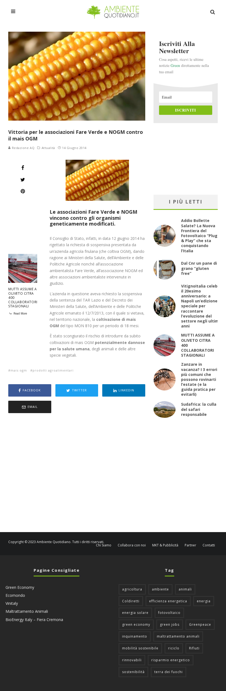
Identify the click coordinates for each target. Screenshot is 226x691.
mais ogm (18, 370)
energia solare (135, 612)
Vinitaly (12, 603)
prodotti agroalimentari (53, 370)
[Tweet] (22, 179)
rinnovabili (132, 660)
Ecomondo (15, 595)
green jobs (169, 624)
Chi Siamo (103, 545)
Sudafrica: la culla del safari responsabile (198, 409)
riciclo (173, 648)
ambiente (160, 589)
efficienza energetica (168, 601)
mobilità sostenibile (140, 648)
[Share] (22, 167)
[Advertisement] (76, 473)
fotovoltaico (169, 612)
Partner (190, 545)
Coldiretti (130, 601)
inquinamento (134, 636)
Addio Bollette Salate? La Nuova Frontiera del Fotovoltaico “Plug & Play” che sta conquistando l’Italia (199, 235)
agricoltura (132, 589)
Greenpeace (200, 624)
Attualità (48, 148)
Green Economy (20, 587)
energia (204, 601)
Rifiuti (194, 648)
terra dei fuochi (168, 672)
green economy (136, 624)
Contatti (209, 545)
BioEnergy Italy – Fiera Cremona (34, 619)
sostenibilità (133, 672)
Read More (20, 313)
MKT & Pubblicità (165, 545)
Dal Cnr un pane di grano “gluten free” (199, 268)
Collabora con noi (132, 545)
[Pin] (22, 191)
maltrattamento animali (178, 636)
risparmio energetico (170, 660)
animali (185, 589)
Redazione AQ (22, 148)
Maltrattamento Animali (27, 611)
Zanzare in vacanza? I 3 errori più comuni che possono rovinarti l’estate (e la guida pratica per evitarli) (199, 379)
